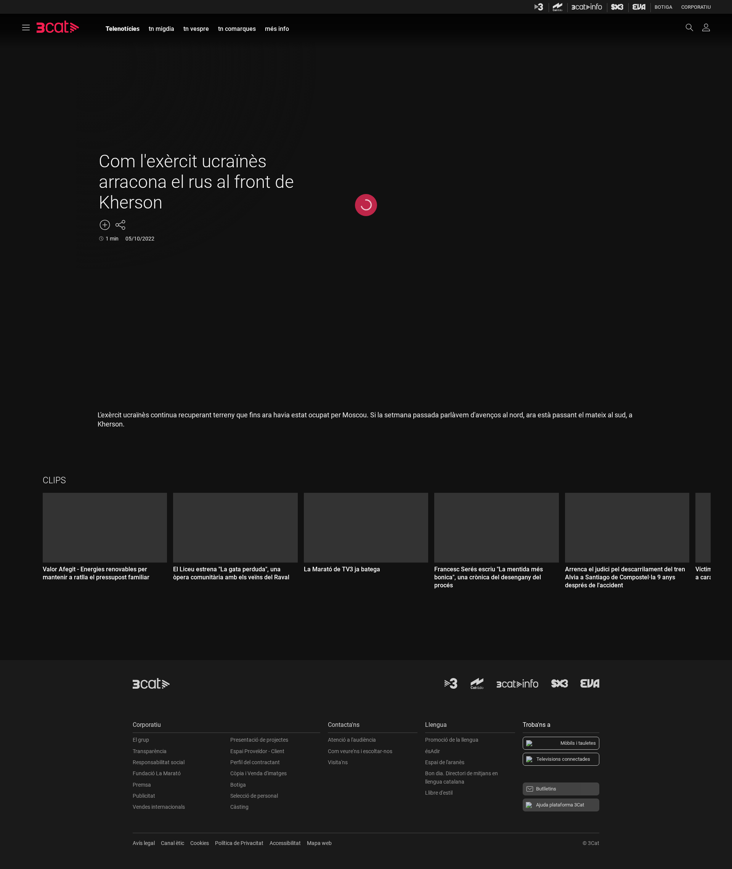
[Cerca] (693, 27)
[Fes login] (706, 27)
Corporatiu (696, 7)
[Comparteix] (120, 225)
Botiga (663, 7)
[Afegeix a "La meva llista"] (105, 225)
